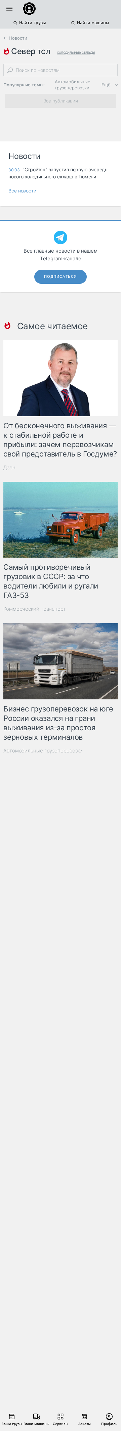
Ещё (106, 84)
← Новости (15, 38)
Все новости (22, 190)
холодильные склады (76, 52)
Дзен (9, 467)
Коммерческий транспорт (34, 609)
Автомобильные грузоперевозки (72, 84)
